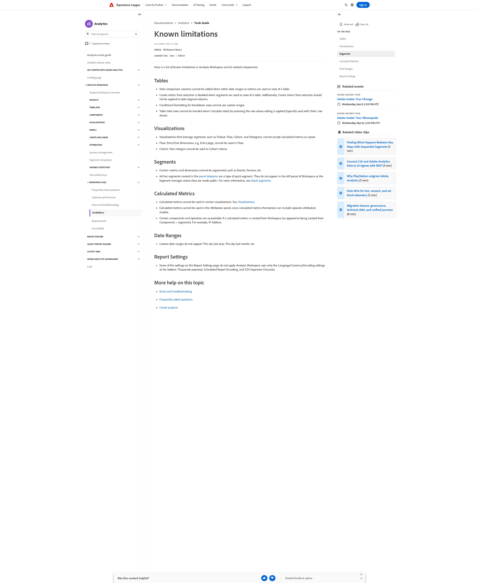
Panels (93, 130)
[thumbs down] (272, 578)
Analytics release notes (99, 62)
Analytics (183, 23)
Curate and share (98, 137)
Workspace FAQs (97, 182)
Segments (344, 53)
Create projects (168, 307)
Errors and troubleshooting (175, 291)
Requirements (99, 221)
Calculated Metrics (349, 61)
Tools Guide (201, 23)
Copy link (364, 24)
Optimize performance (104, 197)
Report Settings (347, 76)
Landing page (94, 77)
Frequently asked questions (176, 299)
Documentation (163, 23)
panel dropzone (208, 176)
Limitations (98, 212)
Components (96, 115)
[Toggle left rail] (140, 15)
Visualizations (246, 202)
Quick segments (261, 180)
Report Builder (95, 236)
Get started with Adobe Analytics (105, 70)
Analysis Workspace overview (104, 92)
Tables (342, 38)
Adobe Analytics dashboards (102, 259)
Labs (89, 266)
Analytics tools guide (99, 55)
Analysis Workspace (97, 85)
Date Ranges (346, 68)
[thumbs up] (264, 578)
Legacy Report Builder (99, 244)
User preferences (98, 175)
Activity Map (93, 251)
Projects (94, 100)
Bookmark (348, 24)
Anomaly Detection (99, 167)
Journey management (100, 152)
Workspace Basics (172, 49)
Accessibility (98, 228)
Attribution (95, 145)
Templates (94, 107)
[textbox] (112, 34)
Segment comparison (100, 160)
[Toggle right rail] (339, 15)
